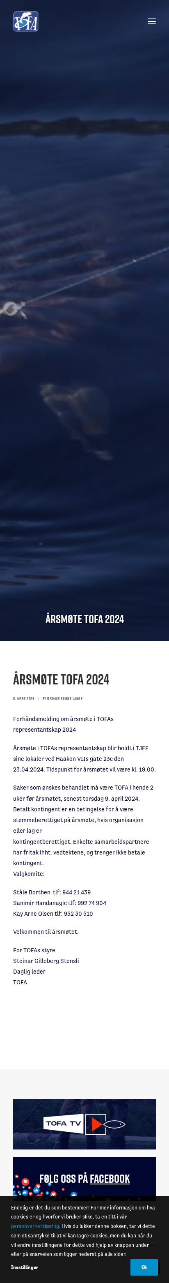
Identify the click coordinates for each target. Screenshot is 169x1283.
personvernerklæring (35, 1226)
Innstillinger (24, 1267)
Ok (144, 1267)
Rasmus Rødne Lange (64, 698)
